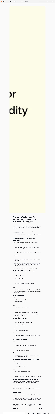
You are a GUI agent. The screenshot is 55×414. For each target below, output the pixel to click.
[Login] (50, 2)
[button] (48, 2)
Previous (16, 408)
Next (40, 408)
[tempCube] (3, 1)
